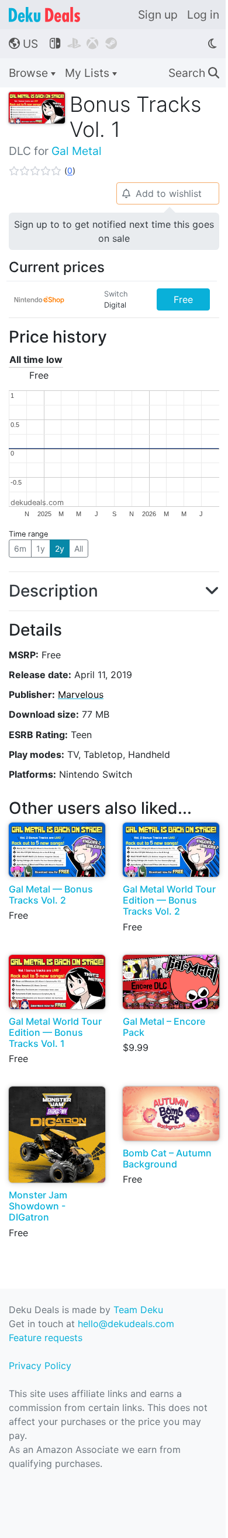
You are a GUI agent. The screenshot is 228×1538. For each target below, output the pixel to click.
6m (20, 548)
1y (40, 548)
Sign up (158, 15)
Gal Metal (76, 151)
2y (59, 548)
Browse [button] (30, 73)
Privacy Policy (40, 1365)
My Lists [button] (88, 73)
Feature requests (45, 1337)
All (78, 548)
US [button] (23, 44)
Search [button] (193, 73)
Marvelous (80, 694)
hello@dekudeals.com (126, 1323)
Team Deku (138, 1309)
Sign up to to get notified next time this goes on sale (114, 231)
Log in (203, 15)
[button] (42, 171)
